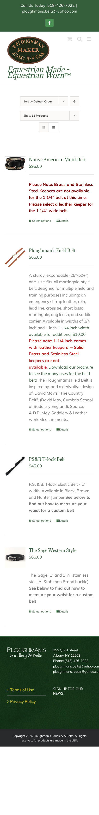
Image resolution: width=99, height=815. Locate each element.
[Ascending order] (74, 101)
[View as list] (53, 127)
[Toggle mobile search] (79, 38)
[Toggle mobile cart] (70, 38)
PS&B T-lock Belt (47, 459)
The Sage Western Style (52, 550)
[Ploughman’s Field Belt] (15, 257)
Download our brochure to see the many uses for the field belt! (61, 373)
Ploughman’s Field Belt (52, 250)
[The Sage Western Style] (15, 557)
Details (63, 220)
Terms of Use (22, 689)
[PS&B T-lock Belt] (15, 466)
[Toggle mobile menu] (89, 38)
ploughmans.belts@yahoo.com (49, 11)
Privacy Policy (23, 701)
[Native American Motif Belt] (15, 163)
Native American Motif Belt (57, 159)
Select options (41, 220)
